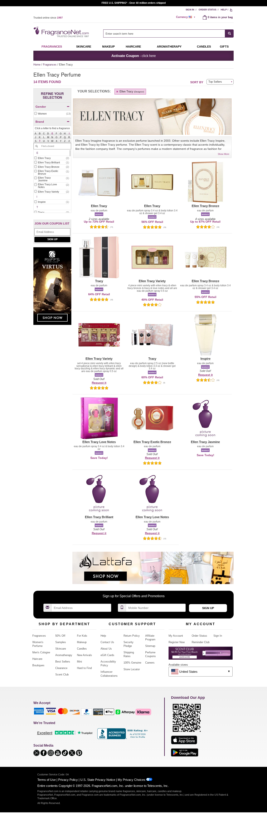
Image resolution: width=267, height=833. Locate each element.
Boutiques (38, 665)
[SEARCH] (229, 33)
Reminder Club (200, 642)
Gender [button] (40, 106)
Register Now (177, 642)
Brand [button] (39, 121)
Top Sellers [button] (215, 81)
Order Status (207, 9)
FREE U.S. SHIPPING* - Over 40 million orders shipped (134, 2)
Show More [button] (223, 154)
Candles (82, 648)
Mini (79, 661)
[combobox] (168, 33)
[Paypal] (86, 711)
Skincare (83, 46)
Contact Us (107, 642)
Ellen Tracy (131, 91)
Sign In (190, 9)
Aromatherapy (63, 655)
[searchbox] (164, 33)
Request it (99, 382)
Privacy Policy (68, 779)
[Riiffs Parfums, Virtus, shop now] (52, 288)
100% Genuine (132, 662)
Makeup (108, 46)
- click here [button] (133, 56)
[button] (52, 133)
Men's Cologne (41, 652)
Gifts (224, 46)
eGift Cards (107, 655)
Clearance (61, 668)
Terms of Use (46, 779)
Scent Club (62, 674)
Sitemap (150, 645)
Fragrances (52, 46)
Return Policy (131, 635)
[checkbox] (52, 114)
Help (224, 9)
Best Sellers (62, 661)
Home (36, 64)
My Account (176, 635)
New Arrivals (84, 655)
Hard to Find (84, 668)
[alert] (186, 17)
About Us (106, 648)
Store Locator (131, 669)
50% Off (60, 635)
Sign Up (52, 239)
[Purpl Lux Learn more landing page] (201, 654)
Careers (150, 662)
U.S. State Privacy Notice (97, 779)
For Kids (82, 635)
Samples (60, 642)
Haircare (133, 46)
